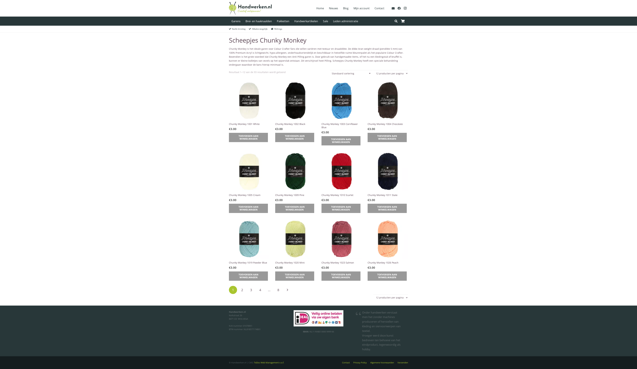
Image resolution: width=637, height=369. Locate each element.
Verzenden (402, 362)
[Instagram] (405, 8)
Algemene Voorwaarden (382, 362)
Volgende (287, 290)
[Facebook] (399, 8)
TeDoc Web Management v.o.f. (269, 362)
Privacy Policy (360, 362)
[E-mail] (393, 8)
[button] (396, 21)
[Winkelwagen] (402, 21)
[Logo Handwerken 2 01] (250, 8)
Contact (346, 362)
